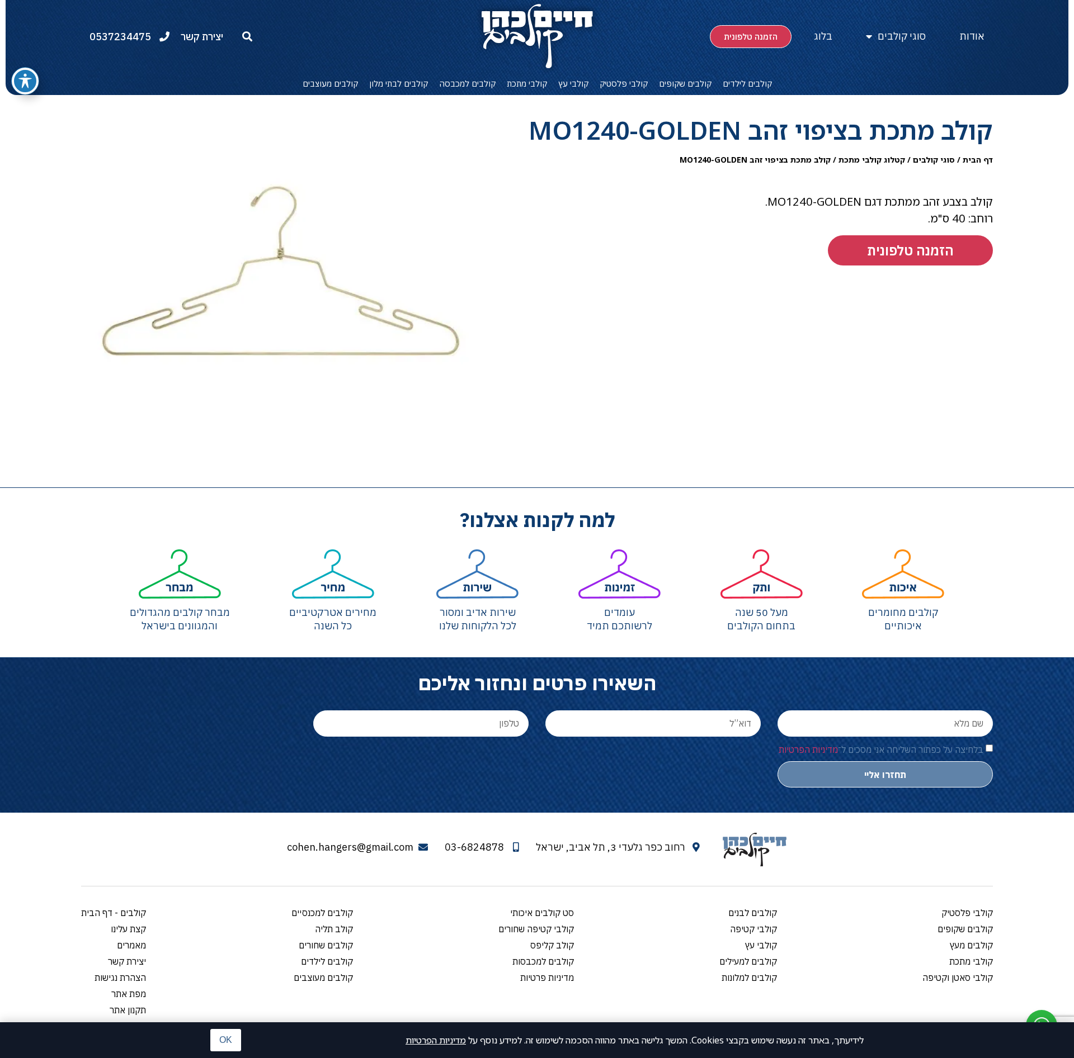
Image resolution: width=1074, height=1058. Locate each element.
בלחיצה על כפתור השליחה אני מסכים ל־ (881, 749)
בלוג (823, 36)
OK (225, 1040)
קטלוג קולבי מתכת (872, 159)
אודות (971, 36)
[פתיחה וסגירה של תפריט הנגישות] (25, 81)
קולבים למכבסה (467, 83)
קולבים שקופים (685, 83)
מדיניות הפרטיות (436, 1040)
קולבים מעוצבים (330, 83)
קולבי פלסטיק (624, 83)
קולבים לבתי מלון (398, 83)
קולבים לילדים (747, 83)
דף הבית (978, 159)
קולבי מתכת (527, 83)
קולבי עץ (573, 83)
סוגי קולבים (902, 36)
